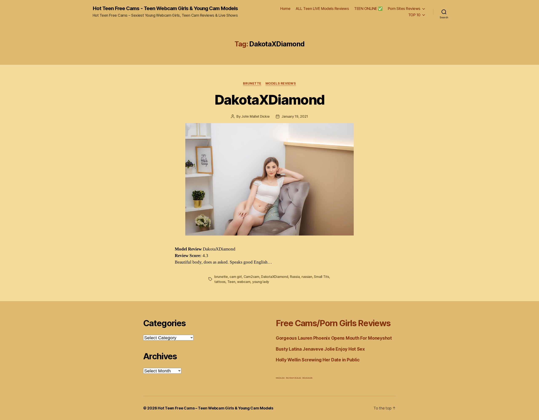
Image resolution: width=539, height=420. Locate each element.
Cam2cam (251, 277)
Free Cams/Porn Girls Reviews (333, 323)
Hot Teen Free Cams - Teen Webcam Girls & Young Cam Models (165, 8)
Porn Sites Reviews (404, 8)
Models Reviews (280, 83)
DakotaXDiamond (270, 100)
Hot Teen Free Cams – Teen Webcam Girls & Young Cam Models (215, 408)
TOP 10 (414, 15)
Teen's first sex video (307, 377)
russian (307, 277)
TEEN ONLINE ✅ (368, 8)
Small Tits (321, 277)
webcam (243, 282)
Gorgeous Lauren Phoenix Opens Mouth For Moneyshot (334, 338)
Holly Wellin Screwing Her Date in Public (318, 359)
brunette (221, 277)
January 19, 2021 (295, 116)
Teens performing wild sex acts (293, 377)
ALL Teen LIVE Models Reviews (322, 8)
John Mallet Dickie (255, 116)
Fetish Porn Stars (280, 377)
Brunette (252, 83)
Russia (295, 277)
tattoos (219, 282)
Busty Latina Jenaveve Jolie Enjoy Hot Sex (320, 349)
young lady (260, 282)
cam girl (235, 277)
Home (285, 8)
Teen (231, 282)
